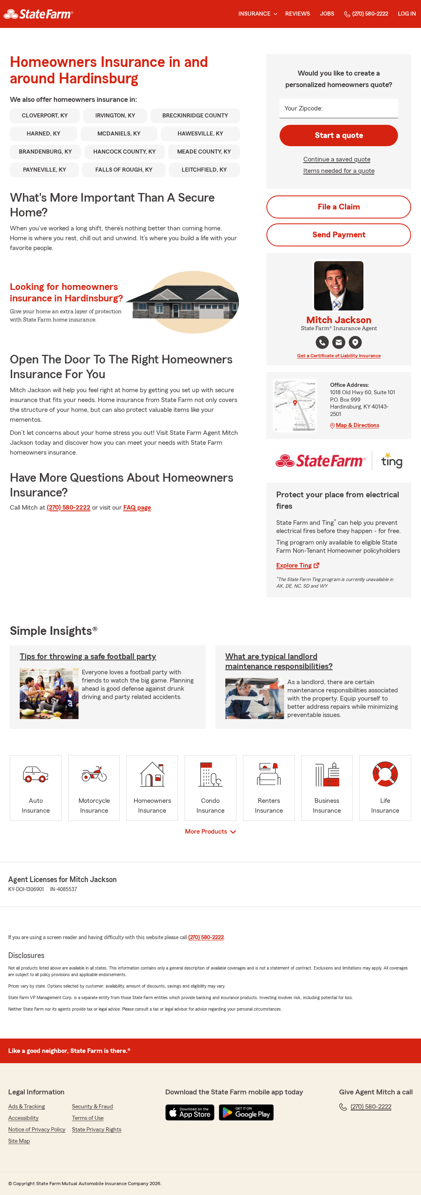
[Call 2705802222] (322, 342)
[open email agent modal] (338, 343)
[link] (38, 14)
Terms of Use (88, 1118)
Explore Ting (294, 565)
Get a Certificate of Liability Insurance (339, 355)
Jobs (327, 14)
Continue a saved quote (336, 159)
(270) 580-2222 (370, 14)
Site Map (19, 1141)
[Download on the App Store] (190, 1112)
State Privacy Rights (96, 1130)
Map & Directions (357, 425)
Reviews (297, 14)
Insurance (254, 14)
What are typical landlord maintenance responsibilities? (279, 662)
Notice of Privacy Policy (36, 1130)
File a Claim (339, 207)
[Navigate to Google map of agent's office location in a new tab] (355, 342)
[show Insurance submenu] (274, 14)
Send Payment (338, 235)
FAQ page (137, 507)
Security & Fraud (92, 1107)
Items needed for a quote (339, 171)
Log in (407, 14)
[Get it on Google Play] (246, 1112)
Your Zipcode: (304, 108)
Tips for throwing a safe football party (88, 657)
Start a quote (339, 135)
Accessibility (23, 1118)
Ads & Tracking (26, 1107)
